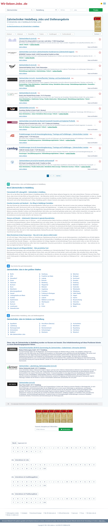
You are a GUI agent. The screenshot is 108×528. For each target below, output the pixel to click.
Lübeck (44, 297)
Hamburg (45, 274)
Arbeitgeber (24, 513)
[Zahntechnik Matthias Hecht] (12, 66)
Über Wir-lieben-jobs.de (50, 513)
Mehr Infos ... (102, 521)
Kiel (43, 304)
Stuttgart (76, 276)
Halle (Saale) (77, 293)
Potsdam (44, 291)
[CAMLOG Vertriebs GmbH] (12, 149)
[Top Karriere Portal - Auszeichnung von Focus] (54, 416)
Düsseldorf (13, 278)
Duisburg (76, 282)
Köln (11, 276)
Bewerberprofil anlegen (36, 513)
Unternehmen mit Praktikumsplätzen (26, 494)
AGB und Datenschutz (64, 513)
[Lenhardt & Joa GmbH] (12, 79)
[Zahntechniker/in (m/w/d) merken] (100, 39)
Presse (82, 513)
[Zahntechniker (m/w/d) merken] (100, 108)
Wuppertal (45, 285)
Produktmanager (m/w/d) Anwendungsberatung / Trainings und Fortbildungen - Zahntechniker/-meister (53, 134)
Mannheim (13, 289)
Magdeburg (76, 304)
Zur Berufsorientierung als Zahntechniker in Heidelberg (23, 26)
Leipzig (44, 278)
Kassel (12, 293)
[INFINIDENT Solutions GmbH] (12, 53)
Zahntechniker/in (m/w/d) (27, 38)
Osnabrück (45, 295)
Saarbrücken (14, 300)
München (76, 274)
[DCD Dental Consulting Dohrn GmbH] (12, 162)
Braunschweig (77, 300)
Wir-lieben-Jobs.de (91, 513)
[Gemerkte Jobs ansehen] (101, 3)
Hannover (13, 282)
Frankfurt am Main (47, 276)
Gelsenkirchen (14, 308)
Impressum (75, 513)
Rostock (12, 304)
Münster (44, 287)
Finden (95, 10)
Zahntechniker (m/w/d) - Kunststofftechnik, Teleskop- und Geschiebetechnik (44, 78)
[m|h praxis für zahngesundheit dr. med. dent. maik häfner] (12, 40)
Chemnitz (76, 302)
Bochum (12, 285)
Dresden (75, 280)
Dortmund (76, 278)
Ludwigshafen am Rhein (17, 295)
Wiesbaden (76, 289)
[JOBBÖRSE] (14, 3)
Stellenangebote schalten (13, 513)
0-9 (45, 468)
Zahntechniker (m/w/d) (27, 108)
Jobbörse (52, 525)
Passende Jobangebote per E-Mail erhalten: (46, 426)
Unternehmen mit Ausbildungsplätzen (26, 477)
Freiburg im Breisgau (48, 293)
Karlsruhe (76, 287)
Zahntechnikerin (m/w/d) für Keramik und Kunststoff (36, 160)
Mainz (75, 306)
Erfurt (43, 306)
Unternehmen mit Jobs (22, 460)
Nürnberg (45, 282)
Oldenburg (76, 291)
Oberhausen (45, 302)
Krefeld (12, 297)
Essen (12, 280)
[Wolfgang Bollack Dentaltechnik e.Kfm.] (12, 122)
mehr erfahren (23, 47)
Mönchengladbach (16, 291)
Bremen (44, 280)
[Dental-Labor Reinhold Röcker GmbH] (12, 94)
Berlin (12, 274)
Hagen (75, 295)
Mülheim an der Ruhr (48, 300)
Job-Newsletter (66, 429)
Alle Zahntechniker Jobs (17, 334)
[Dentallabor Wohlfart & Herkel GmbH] (12, 109)
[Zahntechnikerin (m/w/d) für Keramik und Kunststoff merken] (100, 161)
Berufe (14, 443)
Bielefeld (75, 285)
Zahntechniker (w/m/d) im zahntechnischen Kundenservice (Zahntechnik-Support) (46, 52)
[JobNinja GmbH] (12, 135)
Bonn (11, 287)
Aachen (12, 302)
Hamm (75, 297)
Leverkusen (13, 306)
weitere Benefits (34, 44)
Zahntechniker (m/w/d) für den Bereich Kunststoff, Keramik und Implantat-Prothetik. (47, 121)
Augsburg (45, 289)
